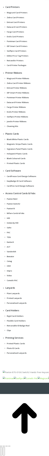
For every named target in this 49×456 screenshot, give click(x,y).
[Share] (4, 446)
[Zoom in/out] (9, 446)
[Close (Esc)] (1, 446)
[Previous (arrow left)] (1, 451)
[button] (22, 2)
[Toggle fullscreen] (6, 446)
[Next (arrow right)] (4, 451)
